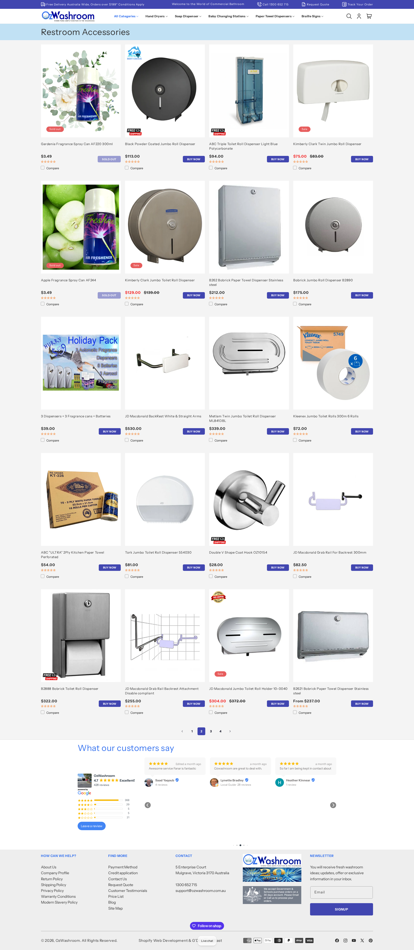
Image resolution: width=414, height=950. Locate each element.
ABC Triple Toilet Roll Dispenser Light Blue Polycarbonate (243, 146)
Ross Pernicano (297, 780)
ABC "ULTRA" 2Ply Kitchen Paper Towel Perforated (72, 554)
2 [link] (201, 731)
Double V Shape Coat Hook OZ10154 (238, 552)
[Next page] (230, 731)
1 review (226, 784)
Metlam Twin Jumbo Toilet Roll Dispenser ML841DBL (242, 418)
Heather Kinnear (233, 780)
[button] (127, 16)
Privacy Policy (52, 890)
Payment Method (122, 867)
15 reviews (292, 784)
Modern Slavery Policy (59, 902)
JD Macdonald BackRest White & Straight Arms (163, 416)
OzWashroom (68, 940)
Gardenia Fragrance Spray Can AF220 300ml (77, 144)
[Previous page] (182, 731)
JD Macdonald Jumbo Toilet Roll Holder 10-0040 (248, 689)
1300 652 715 (186, 885)
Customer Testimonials (127, 890)
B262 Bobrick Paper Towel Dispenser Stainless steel (246, 282)
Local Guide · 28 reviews (170, 784)
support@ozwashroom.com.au (201, 890)
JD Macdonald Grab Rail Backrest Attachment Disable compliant (162, 691)
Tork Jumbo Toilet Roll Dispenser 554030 (158, 552)
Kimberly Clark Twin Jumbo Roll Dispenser (327, 144)
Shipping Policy (53, 885)
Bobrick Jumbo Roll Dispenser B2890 (323, 280)
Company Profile (55, 873)
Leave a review (91, 826)
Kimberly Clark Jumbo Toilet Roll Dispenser (160, 280)
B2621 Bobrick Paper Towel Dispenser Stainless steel (331, 691)
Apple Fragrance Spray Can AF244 (68, 280)
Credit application (123, 873)
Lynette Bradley (166, 780)
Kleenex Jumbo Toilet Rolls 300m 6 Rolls (325, 416)
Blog (112, 902)
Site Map (115, 908)
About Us (48, 867)
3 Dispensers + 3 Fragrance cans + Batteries (76, 416)
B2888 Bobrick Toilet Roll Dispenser (70, 689)
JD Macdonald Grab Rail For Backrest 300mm (330, 552)
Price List (116, 896)
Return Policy (52, 879)
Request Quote (120, 885)
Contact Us (117, 879)
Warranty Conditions (58, 896)
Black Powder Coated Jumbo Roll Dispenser (160, 144)
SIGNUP (341, 909)
